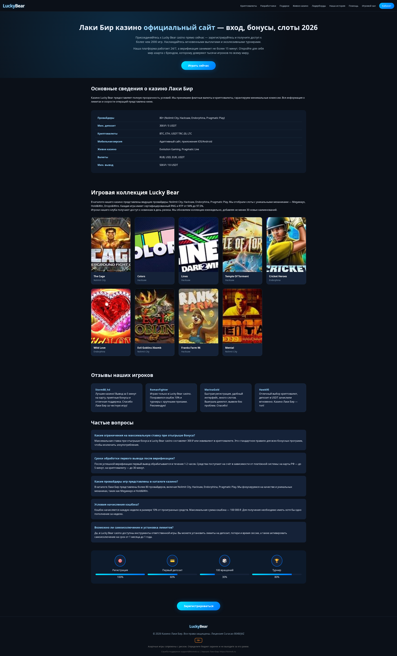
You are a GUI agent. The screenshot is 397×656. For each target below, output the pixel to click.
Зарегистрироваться (198, 606)
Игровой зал (369, 5)
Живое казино (300, 5)
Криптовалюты (248, 5)
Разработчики (268, 5)
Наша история (337, 5)
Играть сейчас (198, 65)
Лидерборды (319, 5)
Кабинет (386, 5)
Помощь (353, 5)
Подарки (284, 5)
